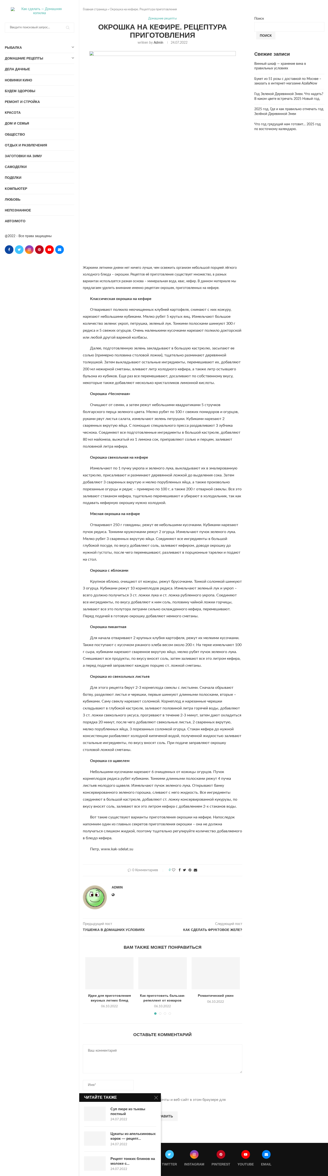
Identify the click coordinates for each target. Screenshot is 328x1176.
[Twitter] (19, 249)
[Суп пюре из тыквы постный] (95, 1114)
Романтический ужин (215, 995)
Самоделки (16, 167)
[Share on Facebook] (180, 870)
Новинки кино (18, 80)
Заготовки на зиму (23, 156)
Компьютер (16, 189)
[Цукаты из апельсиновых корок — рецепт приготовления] (95, 1138)
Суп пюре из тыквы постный (127, 1111)
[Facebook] (9, 249)
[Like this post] (173, 870)
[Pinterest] (39, 249)
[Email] (59, 249)
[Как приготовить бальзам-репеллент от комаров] (162, 973)
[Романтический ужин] (216, 973)
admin (158, 42)
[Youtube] (49, 249)
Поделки (13, 178)
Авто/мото (15, 221)
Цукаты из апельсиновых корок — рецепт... (133, 1136)
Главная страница (95, 9)
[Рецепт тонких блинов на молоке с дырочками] (95, 1163)
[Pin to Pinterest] (189, 870)
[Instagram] (29, 249)
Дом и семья (17, 123)
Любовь (12, 199)
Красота (13, 112)
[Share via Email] (195, 870)
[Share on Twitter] (184, 870)
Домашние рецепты (24, 58)
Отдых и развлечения (26, 145)
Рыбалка (13, 47)
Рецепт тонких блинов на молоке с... (132, 1161)
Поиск (259, 18)
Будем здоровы (20, 91)
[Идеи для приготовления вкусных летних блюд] (109, 973)
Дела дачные (17, 69)
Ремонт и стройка (22, 102)
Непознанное (18, 210)
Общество (15, 134)
